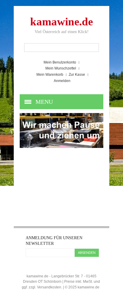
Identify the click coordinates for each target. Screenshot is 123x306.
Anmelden (62, 81)
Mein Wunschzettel (60, 68)
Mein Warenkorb (49, 74)
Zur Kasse (77, 74)
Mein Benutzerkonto (60, 62)
